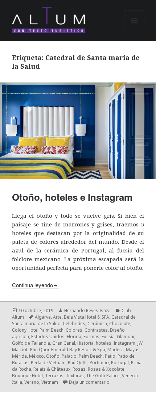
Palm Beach (91, 356)
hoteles (103, 343)
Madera (115, 349)
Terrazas (54, 376)
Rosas (79, 369)
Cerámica (97, 323)
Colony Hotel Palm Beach (37, 330)
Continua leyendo (32, 285)
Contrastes (96, 330)
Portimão (99, 363)
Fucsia (108, 336)
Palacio (69, 356)
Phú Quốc (77, 363)
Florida (74, 336)
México (36, 356)
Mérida (19, 356)
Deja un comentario (89, 382)
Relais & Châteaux (51, 369)
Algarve (43, 317)
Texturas (75, 376)
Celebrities (74, 323)
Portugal (120, 363)
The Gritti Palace (103, 376)
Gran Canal (63, 343)
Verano (31, 382)
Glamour (125, 336)
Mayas (133, 349)
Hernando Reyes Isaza (87, 310)
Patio (110, 356)
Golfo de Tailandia (31, 343)
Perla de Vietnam (48, 363)
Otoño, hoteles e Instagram (72, 197)
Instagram (124, 343)
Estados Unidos (48, 336)
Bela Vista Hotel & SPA (86, 317)
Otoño (52, 356)
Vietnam (49, 382)
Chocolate (119, 323)
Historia (85, 343)
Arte (57, 317)
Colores (74, 330)
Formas (91, 336)
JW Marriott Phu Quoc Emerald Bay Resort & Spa (77, 346)
